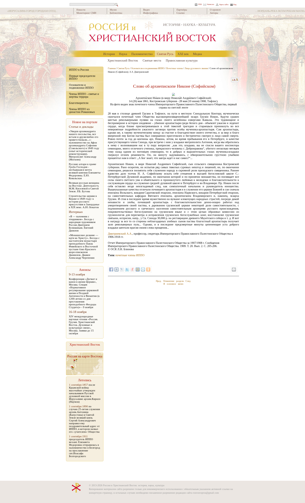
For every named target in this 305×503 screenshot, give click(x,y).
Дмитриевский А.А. (120, 233)
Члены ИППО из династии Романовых (82, 110)
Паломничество (142, 54)
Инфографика (150, 12)
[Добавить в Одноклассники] (148, 269)
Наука (123, 54)
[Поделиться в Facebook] (111, 269)
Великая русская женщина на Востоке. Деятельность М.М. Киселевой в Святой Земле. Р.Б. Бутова (84, 187)
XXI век (183, 54)
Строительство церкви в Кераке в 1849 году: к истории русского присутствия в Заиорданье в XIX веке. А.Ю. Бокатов (84, 202)
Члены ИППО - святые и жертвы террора (84, 95)
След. (188, 281)
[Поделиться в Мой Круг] (143, 269)
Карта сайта (223, 4)
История (109, 54)
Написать (210, 4)
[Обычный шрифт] (232, 79)
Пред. (159, 281)
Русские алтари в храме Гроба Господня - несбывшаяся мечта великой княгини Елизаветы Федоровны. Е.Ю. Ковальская (84, 171)
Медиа (197, 54)
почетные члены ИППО (130, 255)
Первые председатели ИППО (82, 77)
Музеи (113, 9)
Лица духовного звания (196, 68)
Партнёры (182, 9)
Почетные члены (174, 68)
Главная (112, 68)
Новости (80, 9)
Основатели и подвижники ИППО (81, 86)
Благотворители (78, 102)
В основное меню (173, 284)
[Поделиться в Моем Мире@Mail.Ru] (138, 269)
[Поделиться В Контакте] (116, 269)
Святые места (152, 60)
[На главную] (152, 32)
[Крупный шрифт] (235, 79)
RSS (200, 4)
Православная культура (182, 60)
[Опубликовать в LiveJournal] (122, 269)
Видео (146, 9)
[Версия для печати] (234, 269)
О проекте (215, 9)
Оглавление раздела (173, 281)
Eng (235, 4)
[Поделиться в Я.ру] (132, 269)
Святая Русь (165, 54)
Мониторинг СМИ (86, 12)
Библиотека (116, 12)
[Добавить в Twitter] (127, 269)
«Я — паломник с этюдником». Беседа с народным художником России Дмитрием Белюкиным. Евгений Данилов (82, 223)
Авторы (214, 12)
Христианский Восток (122, 60)
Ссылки (181, 12)
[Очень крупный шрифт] (237, 79)
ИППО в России (79, 69)
